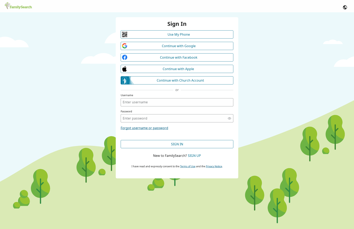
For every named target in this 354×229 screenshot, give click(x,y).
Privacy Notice (214, 166)
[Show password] (229, 118)
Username (127, 95)
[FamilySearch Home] (18, 6)
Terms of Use (187, 166)
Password (126, 111)
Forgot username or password (144, 128)
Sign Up (194, 155)
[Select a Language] (345, 7)
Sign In (177, 144)
